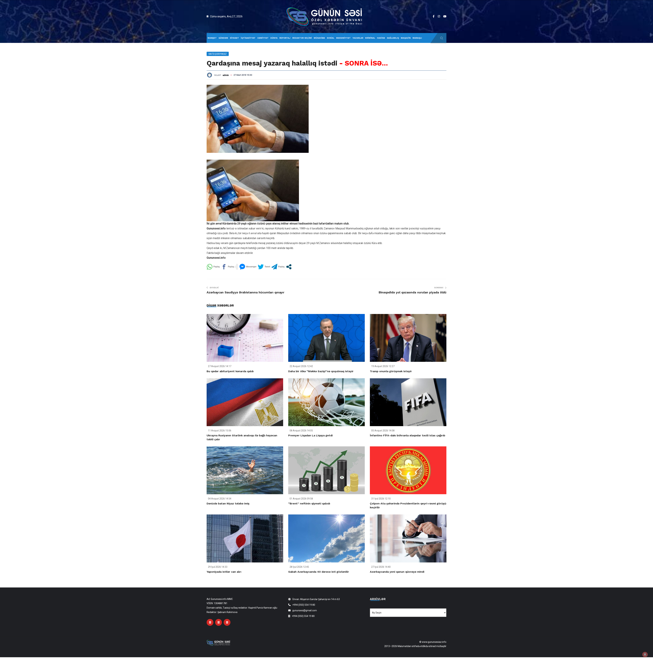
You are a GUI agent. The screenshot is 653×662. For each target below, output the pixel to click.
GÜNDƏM (223, 38)
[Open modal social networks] (289, 267)
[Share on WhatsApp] (213, 267)
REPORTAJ (284, 38)
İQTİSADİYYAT (248, 38)
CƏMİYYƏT (263, 38)
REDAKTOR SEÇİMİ (302, 38)
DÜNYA (274, 38)
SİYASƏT (234, 38)
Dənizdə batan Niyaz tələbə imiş (228, 503)
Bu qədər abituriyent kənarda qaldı (230, 371)
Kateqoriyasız (218, 54)
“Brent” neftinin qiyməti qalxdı (309, 503)
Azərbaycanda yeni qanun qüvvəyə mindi (397, 571)
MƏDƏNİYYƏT (343, 38)
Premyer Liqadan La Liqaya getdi (310, 435)
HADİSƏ (381, 38)
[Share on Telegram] (277, 267)
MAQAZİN (406, 38)
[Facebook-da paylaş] (227, 267)
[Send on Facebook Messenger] (247, 267)
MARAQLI (417, 38)
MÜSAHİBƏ (319, 38)
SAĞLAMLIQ (393, 38)
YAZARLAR (358, 38)
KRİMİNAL (370, 38)
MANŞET (212, 38)
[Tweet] (264, 267)
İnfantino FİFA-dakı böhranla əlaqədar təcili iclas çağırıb (407, 435)
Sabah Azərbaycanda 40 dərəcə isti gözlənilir (318, 571)
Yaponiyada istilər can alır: (224, 571)
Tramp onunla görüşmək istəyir (391, 371)
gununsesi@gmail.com (304, 610)
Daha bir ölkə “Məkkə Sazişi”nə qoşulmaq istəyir (321, 371)
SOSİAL (330, 38)
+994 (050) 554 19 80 (303, 604)
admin (226, 75)
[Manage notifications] (645, 654)
